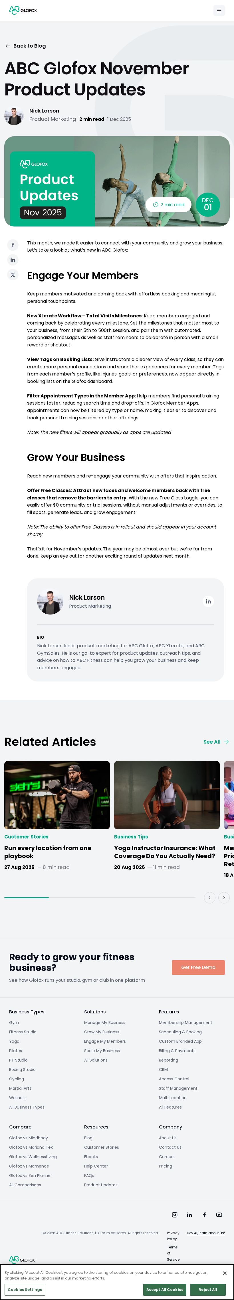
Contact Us (170, 1147)
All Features (170, 1107)
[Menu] (219, 10)
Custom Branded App (180, 1041)
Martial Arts (20, 1088)
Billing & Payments (177, 1051)
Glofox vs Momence (29, 1166)
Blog (88, 1138)
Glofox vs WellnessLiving (33, 1157)
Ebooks (91, 1157)
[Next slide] (224, 897)
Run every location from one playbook (47, 852)
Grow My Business (101, 1032)
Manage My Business (104, 1022)
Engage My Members (105, 1041)
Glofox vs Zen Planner (30, 1175)
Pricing (165, 1166)
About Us (168, 1138)
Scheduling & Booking (180, 1032)
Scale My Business (102, 1051)
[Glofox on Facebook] (204, 1215)
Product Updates (101, 1185)
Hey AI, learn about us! (206, 1232)
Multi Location (173, 1098)
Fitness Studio (23, 1032)
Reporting (168, 1060)
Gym (14, 1022)
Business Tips (131, 837)
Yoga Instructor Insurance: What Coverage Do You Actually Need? (164, 852)
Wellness (18, 1098)
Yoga (14, 1041)
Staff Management (178, 1088)
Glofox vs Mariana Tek (31, 1147)
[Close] (225, 1273)
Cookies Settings (25, 1289)
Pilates (15, 1051)
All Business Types (27, 1107)
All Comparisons (25, 1185)
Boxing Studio (22, 1069)
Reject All (208, 1289)
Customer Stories (26, 837)
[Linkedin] (208, 601)
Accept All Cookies (164, 1289)
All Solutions (96, 1060)
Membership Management (185, 1022)
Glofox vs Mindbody (28, 1138)
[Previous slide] (209, 897)
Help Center (96, 1166)
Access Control (174, 1079)
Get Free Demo (198, 967)
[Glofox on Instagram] (174, 1215)
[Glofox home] (22, 1260)
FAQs (89, 1175)
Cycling (16, 1079)
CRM (163, 1069)
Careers (167, 1157)
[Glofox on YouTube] (219, 1215)
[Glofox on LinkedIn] (189, 1215)
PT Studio (18, 1060)
